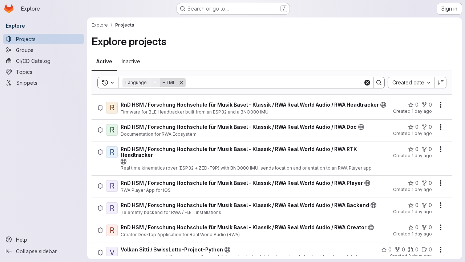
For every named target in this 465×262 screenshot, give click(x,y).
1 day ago (422, 111)
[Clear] (367, 82)
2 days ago (420, 256)
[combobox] (411, 82)
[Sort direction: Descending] (440, 82)
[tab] (104, 61)
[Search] (379, 82)
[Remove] (181, 82)
